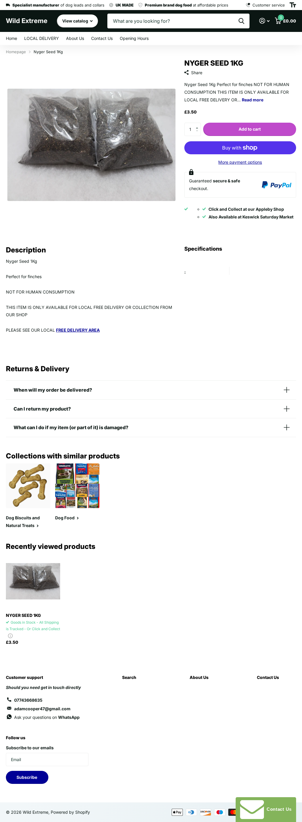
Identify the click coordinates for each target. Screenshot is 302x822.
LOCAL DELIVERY (41, 38)
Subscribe (27, 777)
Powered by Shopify (70, 812)
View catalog (75, 20)
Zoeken (241, 21)
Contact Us (102, 38)
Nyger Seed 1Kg (23, 615)
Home (11, 38)
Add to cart (250, 129)
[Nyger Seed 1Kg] (33, 581)
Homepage (16, 51)
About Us (75, 38)
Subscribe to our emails (30, 747)
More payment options (240, 162)
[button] (198, 124)
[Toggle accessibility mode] (293, 5)
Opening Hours (134, 38)
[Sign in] (264, 20)
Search (129, 677)
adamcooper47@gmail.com (42, 708)
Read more (252, 99)
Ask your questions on (47, 717)
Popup (10, 635)
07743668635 (28, 700)
